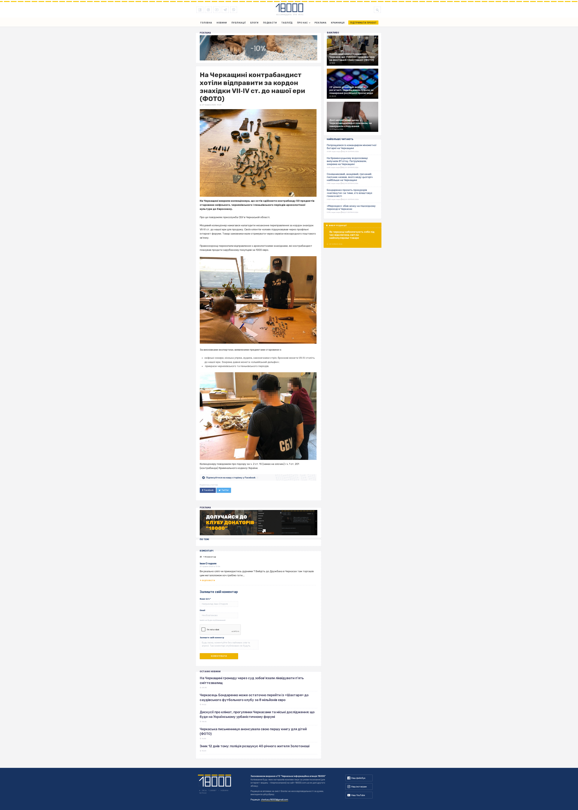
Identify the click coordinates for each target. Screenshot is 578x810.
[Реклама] (258, 48)
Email (202, 610)
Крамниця (338, 23)
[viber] (233, 10)
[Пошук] (377, 10)
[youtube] (217, 10)
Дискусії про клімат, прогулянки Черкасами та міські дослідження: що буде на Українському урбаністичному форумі (257, 714)
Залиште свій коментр (212, 637)
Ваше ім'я (205, 599)
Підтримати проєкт (363, 23)
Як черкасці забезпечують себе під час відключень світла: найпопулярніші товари (351, 234)
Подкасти (270, 23)
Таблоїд (287, 23)
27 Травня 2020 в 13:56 (210, 566)
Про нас (302, 23)
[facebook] (200, 10)
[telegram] (225, 10)
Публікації (239, 23)
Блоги (254, 23)
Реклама (320, 23)
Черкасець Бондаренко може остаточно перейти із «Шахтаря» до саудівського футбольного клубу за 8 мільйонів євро (254, 697)
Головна (206, 23)
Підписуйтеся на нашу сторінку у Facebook (230, 477)
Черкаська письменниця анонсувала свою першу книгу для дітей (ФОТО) (253, 731)
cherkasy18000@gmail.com (274, 799)
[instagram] (208, 10)
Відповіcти (208, 580)
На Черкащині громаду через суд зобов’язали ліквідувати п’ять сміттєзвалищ (252, 680)
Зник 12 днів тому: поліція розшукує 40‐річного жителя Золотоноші (254, 746)
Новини (222, 23)
